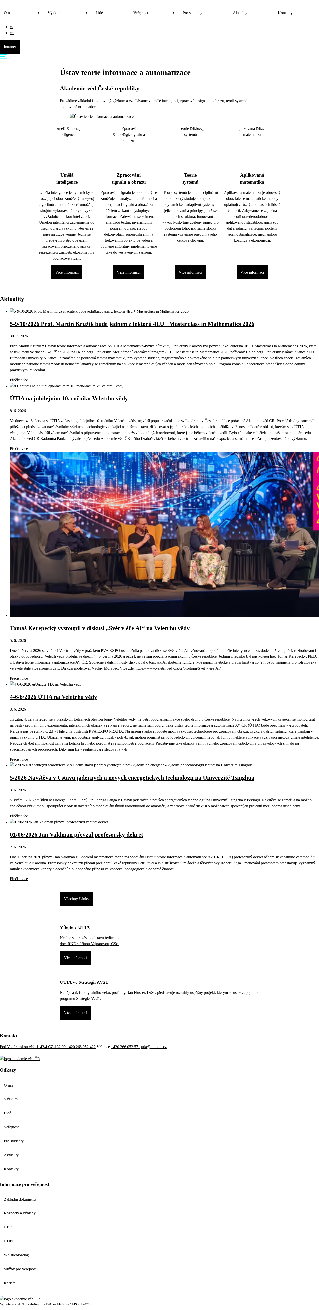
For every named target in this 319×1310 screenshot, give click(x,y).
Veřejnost (140, 13)
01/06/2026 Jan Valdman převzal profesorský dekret (76, 834)
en (12, 33)
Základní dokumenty (20, 1199)
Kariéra (10, 1283)
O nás (8, 13)
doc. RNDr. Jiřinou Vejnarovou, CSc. (89, 944)
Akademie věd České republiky (99, 88)
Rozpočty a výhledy (20, 1213)
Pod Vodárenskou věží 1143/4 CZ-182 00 (33, 1047)
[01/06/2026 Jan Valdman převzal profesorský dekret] (59, 822)
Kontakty (285, 13)
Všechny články (76, 899)
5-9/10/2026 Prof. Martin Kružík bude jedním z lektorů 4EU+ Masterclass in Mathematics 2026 (132, 324)
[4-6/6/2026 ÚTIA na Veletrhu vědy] (45, 684)
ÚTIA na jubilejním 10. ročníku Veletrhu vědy (69, 398)
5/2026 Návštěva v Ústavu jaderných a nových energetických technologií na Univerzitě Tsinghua (132, 777)
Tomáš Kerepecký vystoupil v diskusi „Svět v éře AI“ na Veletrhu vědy (100, 628)
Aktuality (240, 13)
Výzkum (54, 13)
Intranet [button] (10, 47)
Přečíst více (19, 380)
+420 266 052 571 (125, 1047)
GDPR (9, 1241)
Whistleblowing (16, 1255)
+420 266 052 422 (81, 1047)
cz (11, 27)
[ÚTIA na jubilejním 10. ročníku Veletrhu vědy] (66, 386)
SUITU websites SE (30, 1304)
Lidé (99, 13)
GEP (8, 1227)
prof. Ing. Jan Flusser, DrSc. (134, 992)
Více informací (67, 272)
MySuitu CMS (67, 1304)
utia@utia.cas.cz (154, 1047)
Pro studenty (192, 13)
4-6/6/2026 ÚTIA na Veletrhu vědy (53, 697)
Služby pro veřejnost (20, 1269)
